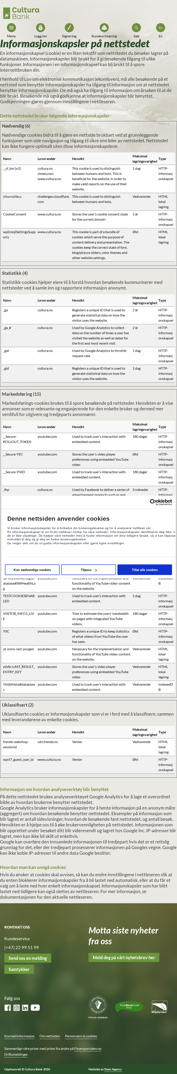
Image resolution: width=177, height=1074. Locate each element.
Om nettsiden (50, 1036)
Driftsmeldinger (16, 1054)
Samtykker (19, 969)
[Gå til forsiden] (21, 12)
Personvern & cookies (81, 1036)
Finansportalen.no (87, 1048)
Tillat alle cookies (145, 570)
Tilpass (86, 570)
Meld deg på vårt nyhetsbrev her (124, 957)
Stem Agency (113, 1069)
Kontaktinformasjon (19, 1036)
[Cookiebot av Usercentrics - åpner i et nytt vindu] (153, 502)
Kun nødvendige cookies (32, 570)
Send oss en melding (28, 958)
